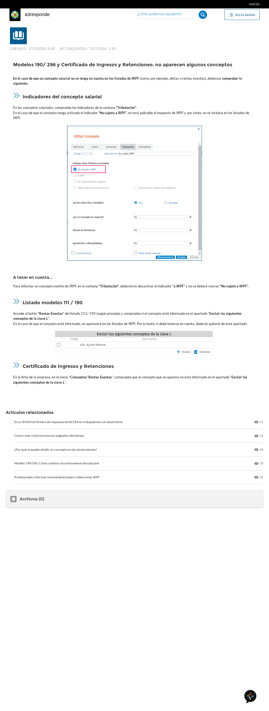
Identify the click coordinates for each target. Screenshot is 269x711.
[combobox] (165, 15)
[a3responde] (15, 14)
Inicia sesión (245, 14)
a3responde (37, 14)
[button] (203, 15)
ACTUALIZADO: (73, 48)
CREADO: (18, 48)
